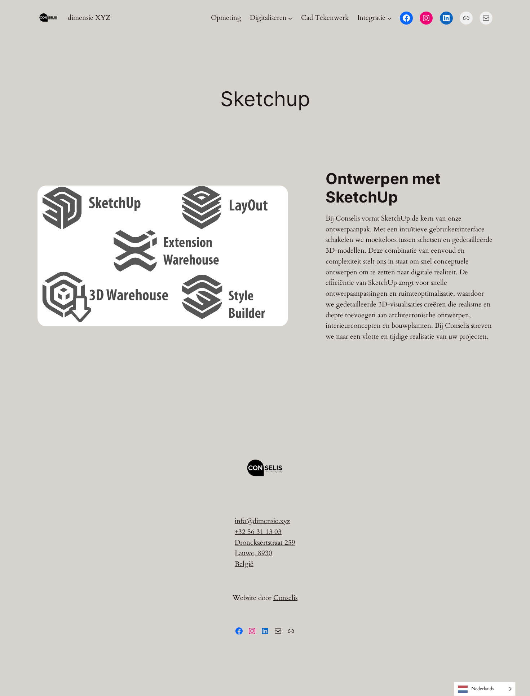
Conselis (285, 598)
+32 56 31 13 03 (258, 531)
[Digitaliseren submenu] (290, 18)
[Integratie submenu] (389, 18)
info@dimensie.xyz (262, 521)
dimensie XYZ (89, 17)
